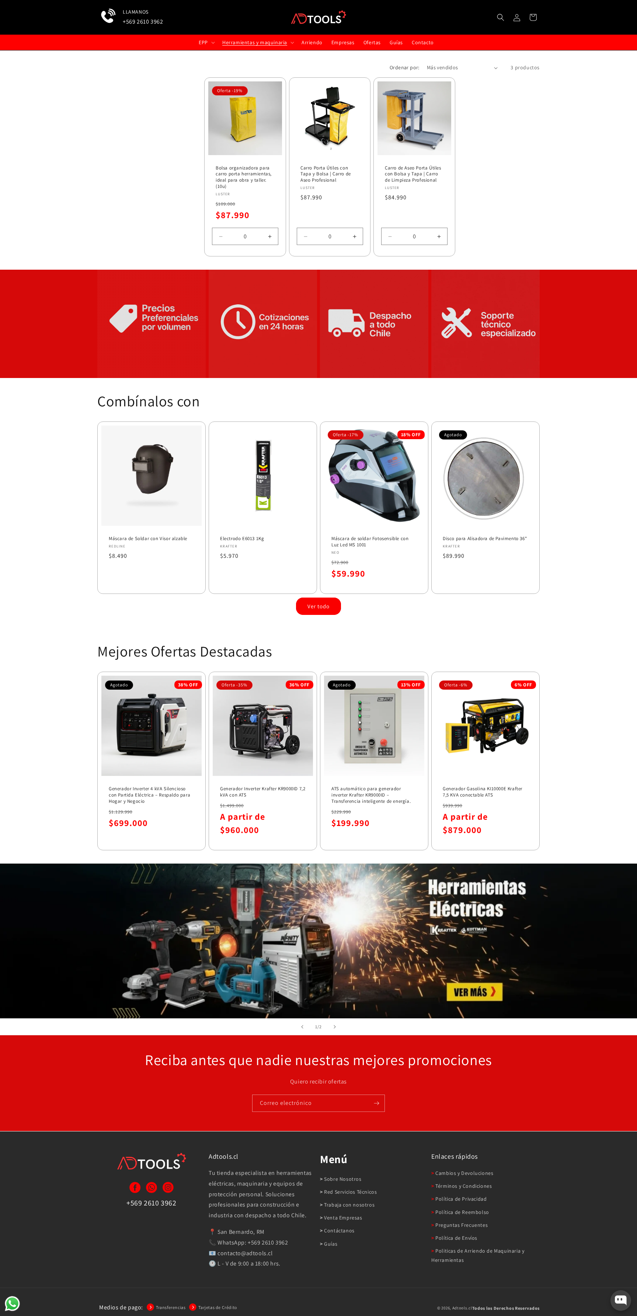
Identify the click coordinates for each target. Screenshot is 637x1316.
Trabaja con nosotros (349, 1204)
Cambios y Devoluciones (463, 1173)
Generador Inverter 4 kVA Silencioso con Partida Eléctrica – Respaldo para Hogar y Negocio (149, 795)
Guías (330, 1243)
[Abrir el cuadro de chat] (620, 1300)
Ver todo (318, 606)
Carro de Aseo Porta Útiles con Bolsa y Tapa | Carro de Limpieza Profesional (413, 174)
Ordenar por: (405, 67)
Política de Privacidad (460, 1199)
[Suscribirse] (376, 1103)
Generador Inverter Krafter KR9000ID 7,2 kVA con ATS (262, 792)
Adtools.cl (462, 1307)
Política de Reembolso (461, 1212)
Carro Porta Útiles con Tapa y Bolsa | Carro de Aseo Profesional (325, 174)
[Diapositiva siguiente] (335, 1027)
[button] (500, 17)
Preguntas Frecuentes (461, 1225)
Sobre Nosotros (342, 1179)
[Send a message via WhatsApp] (12, 1303)
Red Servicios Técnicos (350, 1192)
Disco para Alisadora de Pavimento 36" (485, 539)
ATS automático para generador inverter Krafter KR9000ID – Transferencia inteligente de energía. (371, 795)
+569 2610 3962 (143, 21)
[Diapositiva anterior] (302, 1027)
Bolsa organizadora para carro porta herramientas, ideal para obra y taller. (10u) (244, 177)
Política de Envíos (455, 1238)
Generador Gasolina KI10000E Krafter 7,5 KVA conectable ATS (482, 792)
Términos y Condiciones (463, 1186)
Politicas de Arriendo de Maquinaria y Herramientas (477, 1255)
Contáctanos (339, 1231)
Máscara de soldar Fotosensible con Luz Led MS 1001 (369, 542)
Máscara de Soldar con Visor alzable (148, 539)
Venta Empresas (342, 1217)
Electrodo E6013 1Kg (242, 539)
